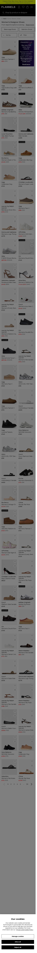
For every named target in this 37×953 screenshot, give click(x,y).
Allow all (18, 942)
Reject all (17, 947)
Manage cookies (18, 936)
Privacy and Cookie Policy (24, 930)
